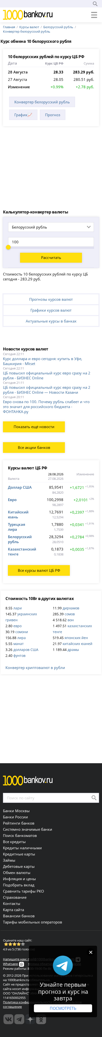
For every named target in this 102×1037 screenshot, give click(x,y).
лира (21, 637)
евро (17, 625)
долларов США (25, 649)
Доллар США (20, 487)
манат (18, 643)
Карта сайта (13, 909)
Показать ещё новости (34, 426)
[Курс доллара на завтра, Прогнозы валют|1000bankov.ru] (19, 1019)
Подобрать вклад (18, 884)
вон (71, 620)
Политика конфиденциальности (27, 1002)
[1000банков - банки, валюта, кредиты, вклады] (41, 1019)
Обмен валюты (16, 872)
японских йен (76, 637)
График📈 (23, 114)
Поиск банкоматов (20, 835)
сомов (70, 614)
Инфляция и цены (19, 878)
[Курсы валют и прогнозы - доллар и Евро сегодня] (8, 1019)
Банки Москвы (16, 810)
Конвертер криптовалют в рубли (35, 667)
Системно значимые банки (27, 829)
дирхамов (71, 608)
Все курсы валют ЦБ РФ (39, 570)
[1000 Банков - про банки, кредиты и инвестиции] (30, 1019)
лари (17, 608)
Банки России (15, 816)
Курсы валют (29, 27)
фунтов (19, 655)
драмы (73, 649)
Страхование (14, 897)
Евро (12, 499)
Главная (9, 27)
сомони (21, 631)
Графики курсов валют (51, 310)
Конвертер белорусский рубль (26, 31)
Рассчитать (51, 257)
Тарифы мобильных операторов (32, 922)
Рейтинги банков (18, 823)
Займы (9, 860)
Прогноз (52, 114)
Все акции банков (34, 447)
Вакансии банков (19, 915)
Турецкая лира (16, 527)
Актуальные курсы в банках (51, 321)
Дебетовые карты (19, 866)
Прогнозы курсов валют (51, 299)
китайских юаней (77, 643)
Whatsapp (10, 964)
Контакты (11, 903)
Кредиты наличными (22, 847)
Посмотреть (63, 1008)
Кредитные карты (19, 854)
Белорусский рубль (58, 27)
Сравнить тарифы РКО (23, 891)
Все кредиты (14, 841)
